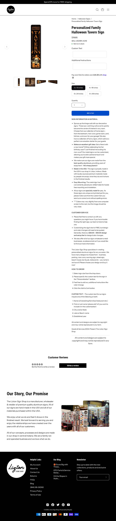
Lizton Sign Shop (54, 510)
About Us (34, 468)
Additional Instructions (81, 60)
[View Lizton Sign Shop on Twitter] (58, 504)
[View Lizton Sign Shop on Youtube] (68, 504)
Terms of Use (35, 495)
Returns (33, 476)
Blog (32, 483)
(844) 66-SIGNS (37, 487)
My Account (35, 465)
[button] (97, 9)
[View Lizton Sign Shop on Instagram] (47, 504)
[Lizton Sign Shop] (11, 10)
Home (74, 19)
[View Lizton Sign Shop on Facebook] (52, 504)
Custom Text (77, 48)
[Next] (65, 46)
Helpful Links (35, 460)
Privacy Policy (36, 491)
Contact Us (35, 472)
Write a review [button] (73, 365)
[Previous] (7, 46)
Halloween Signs (84, 19)
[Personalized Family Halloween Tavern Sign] (19, 82)
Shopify (69, 510)
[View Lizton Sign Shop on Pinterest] (63, 504)
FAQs (32, 480)
